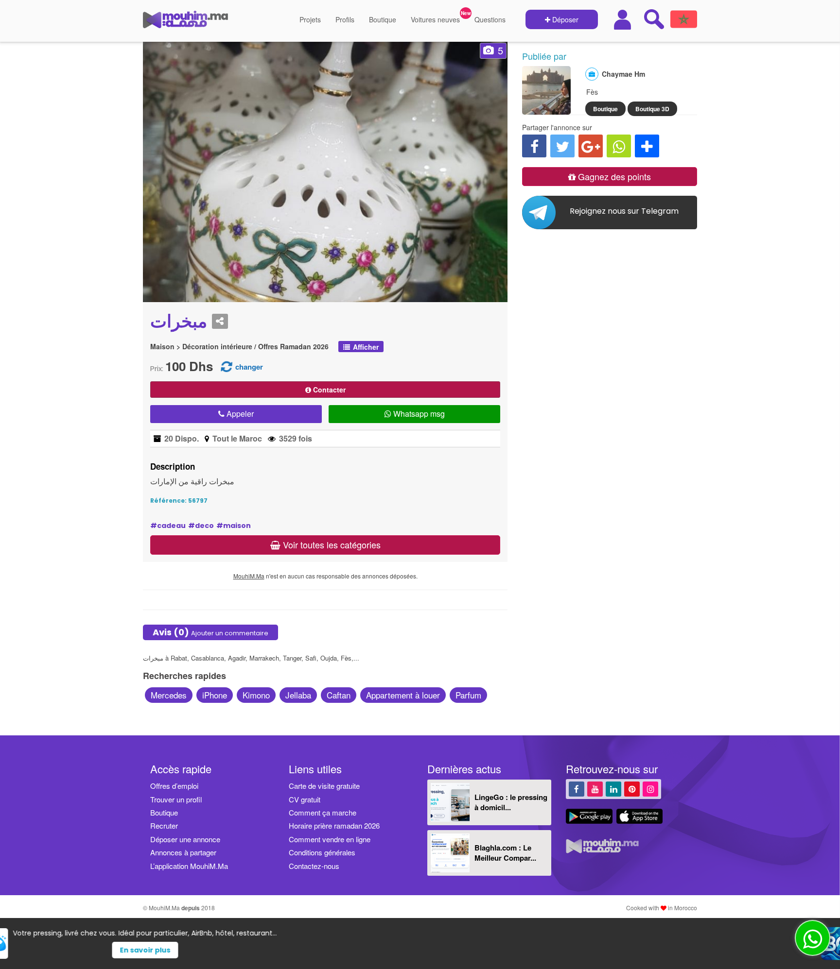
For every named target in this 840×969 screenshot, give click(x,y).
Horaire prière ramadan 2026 (334, 825)
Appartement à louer (403, 695)
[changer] (226, 366)
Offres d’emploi (174, 786)
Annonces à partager (183, 852)
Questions (490, 19)
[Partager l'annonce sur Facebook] (534, 146)
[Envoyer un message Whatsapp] (812, 938)
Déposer (564, 19)
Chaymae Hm (623, 74)
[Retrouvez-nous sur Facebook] (576, 788)
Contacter (328, 389)
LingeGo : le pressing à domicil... (510, 802)
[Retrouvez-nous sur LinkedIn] (613, 788)
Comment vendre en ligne (329, 839)
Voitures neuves (435, 19)
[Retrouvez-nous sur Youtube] (595, 788)
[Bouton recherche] (654, 19)
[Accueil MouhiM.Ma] (185, 23)
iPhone (214, 695)
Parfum (468, 695)
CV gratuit (304, 799)
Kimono (256, 695)
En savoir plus (438, 950)
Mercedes (169, 695)
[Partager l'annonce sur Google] (590, 146)
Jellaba (298, 695)
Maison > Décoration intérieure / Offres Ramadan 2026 (239, 346)
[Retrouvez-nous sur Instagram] (650, 788)
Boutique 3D (652, 108)
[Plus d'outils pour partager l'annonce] (647, 146)
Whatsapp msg (418, 413)
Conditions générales (322, 852)
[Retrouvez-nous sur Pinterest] (632, 788)
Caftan (338, 695)
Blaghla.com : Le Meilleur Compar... (505, 852)
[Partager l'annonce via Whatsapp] (619, 146)
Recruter (164, 825)
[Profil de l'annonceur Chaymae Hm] (546, 110)
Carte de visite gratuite (324, 786)
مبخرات (178, 321)
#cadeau (168, 525)
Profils (344, 19)
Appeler (239, 413)
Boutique (382, 19)
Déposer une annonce (185, 839)
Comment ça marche (322, 812)
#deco (201, 525)
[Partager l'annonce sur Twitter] (562, 146)
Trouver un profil (176, 799)
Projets (310, 19)
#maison (233, 525)
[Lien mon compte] (624, 19)
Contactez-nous (314, 866)
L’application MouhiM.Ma (189, 866)
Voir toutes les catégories (330, 544)
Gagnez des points (613, 176)
